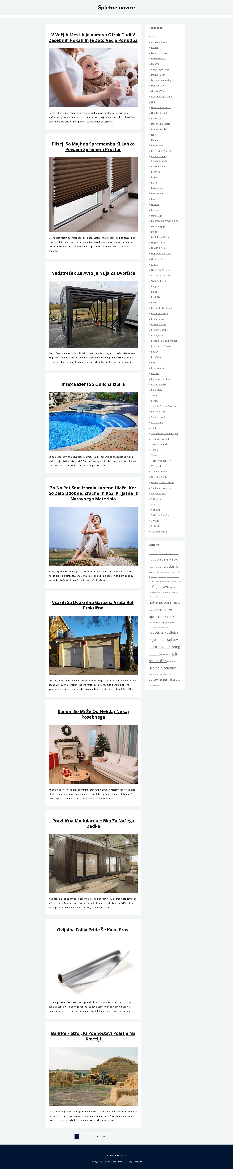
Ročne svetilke (158, 384)
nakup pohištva (153, 597)
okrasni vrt (165, 609)
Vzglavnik (156, 509)
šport (157, 685)
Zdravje (155, 520)
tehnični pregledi (165, 654)
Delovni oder (158, 74)
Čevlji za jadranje (160, 69)
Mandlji (155, 204)
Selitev (154, 395)
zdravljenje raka (162, 679)
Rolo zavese (157, 389)
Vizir (153, 504)
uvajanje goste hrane (155, 674)
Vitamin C (156, 498)
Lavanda (155, 171)
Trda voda (156, 466)
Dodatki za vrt (158, 85)
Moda (154, 231)
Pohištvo (155, 302)
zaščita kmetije (167, 674)
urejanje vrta (171, 662)
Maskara (155, 209)
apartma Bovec (153, 554)
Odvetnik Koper (159, 259)
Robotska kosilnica (161, 378)
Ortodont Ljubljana (161, 275)
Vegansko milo (158, 493)
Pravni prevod (158, 324)
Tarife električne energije (164, 433)
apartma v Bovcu (164, 554)
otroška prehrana (154, 623)
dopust (162, 572)
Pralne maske (158, 319)
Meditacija (156, 215)
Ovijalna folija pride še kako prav (93, 930)
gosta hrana (152, 581)
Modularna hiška (160, 237)
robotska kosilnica (164, 632)
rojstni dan (158, 639)
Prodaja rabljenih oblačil (164, 340)
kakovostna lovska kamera (173, 581)
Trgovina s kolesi (160, 471)
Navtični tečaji (159, 248)
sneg (176, 646)
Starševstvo (157, 422)
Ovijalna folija (158, 280)
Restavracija (157, 368)
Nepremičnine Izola (161, 253)
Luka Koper (157, 193)
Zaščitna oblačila (160, 515)
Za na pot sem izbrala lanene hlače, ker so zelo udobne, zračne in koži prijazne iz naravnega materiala (93, 493)
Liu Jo (154, 182)
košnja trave (159, 586)
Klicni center (157, 145)
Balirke (154, 47)
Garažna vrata (158, 91)
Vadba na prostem (161, 487)
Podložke (156, 297)
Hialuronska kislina (161, 107)
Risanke (155, 373)
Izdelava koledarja (160, 123)
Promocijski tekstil (161, 346)
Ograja (154, 264)
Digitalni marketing (161, 80)
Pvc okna (156, 357)
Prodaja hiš (157, 335)
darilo (173, 566)
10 (96, 1136)
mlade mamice (172, 592)
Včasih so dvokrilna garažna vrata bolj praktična (93, 605)
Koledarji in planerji (161, 151)
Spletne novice (116, 8)
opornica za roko (162, 616)
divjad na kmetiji (154, 572)
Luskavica (156, 199)
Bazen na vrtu (158, 58)
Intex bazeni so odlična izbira (93, 384)
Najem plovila (158, 242)
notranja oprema (163, 602)
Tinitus (155, 455)
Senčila (154, 400)
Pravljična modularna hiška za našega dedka (93, 823)
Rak (153, 362)
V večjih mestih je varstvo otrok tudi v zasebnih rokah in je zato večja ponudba (93, 37)
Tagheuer (156, 428)
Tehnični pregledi (160, 438)
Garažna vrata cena (161, 96)
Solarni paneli (158, 411)
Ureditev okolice (160, 477)
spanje (154, 653)
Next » (106, 1136)
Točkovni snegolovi (161, 460)
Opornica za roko (160, 269)
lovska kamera (162, 592)
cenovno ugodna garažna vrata (158, 567)
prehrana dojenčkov (155, 627)
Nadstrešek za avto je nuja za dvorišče (93, 273)
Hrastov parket (159, 112)
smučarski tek (160, 646)
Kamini (154, 140)
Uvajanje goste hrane (162, 482)
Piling (154, 291)
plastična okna (170, 623)
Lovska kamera (159, 188)
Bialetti (155, 63)
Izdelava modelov (160, 129)
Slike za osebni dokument (165, 406)
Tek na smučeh (159, 444)
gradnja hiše (160, 581)
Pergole (155, 286)
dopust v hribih (170, 572)
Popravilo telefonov (161, 308)
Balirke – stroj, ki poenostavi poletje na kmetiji (93, 1036)
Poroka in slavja (159, 313)
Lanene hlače (158, 166)
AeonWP (138, 1162)
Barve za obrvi (159, 52)
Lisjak (154, 177)
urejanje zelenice (163, 668)
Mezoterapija (158, 226)
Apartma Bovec (159, 42)
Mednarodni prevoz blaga (164, 220)
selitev (172, 639)
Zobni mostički (159, 531)
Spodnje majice (159, 417)
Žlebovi (155, 526)
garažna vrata (162, 577)
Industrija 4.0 (158, 118)
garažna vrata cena (173, 577)
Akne (153, 36)
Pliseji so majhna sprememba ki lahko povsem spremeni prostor (93, 146)
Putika (154, 351)
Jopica (154, 134)
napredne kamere (165, 597)
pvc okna (165, 627)
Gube (154, 102)
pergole (163, 623)
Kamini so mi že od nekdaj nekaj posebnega (93, 714)
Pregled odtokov (160, 329)
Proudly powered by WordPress (103, 1162)
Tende (154, 449)
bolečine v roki (166, 559)
